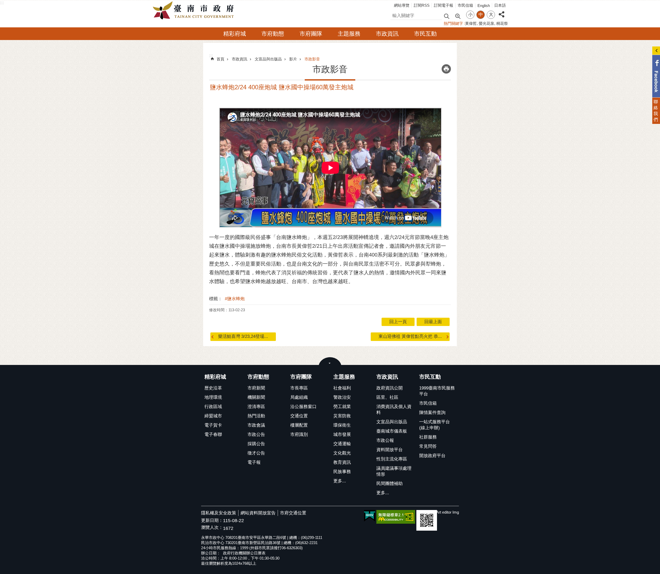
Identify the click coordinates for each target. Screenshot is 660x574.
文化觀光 (342, 453)
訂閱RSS (422, 5)
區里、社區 (387, 397)
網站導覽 (401, 5)
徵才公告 (256, 453)
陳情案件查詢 (432, 412)
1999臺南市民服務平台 (437, 391)
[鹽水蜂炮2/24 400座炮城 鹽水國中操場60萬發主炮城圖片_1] (426, 520)
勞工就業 (342, 406)
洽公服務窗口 (303, 406)
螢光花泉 (486, 23)
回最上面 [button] (433, 321)
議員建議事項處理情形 (393, 471)
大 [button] (491, 14)
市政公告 (256, 434)
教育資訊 (342, 462)
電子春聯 (213, 434)
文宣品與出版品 (268, 59)
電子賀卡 (213, 425)
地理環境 (213, 397)
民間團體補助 (389, 483)
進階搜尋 (457, 16)
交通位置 (299, 415)
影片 (293, 59)
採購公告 (256, 443)
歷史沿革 (213, 388)
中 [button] (480, 14)
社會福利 (342, 388)
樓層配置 (299, 425)
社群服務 (428, 437)
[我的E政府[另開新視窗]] (369, 516)
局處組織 (299, 397)
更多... (339, 481)
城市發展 (342, 434)
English (483, 5)
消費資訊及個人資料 (393, 409)
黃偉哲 (471, 23)
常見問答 (428, 446)
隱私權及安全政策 (218, 513)
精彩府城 (234, 33)
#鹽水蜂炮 (235, 298)
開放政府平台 (432, 455)
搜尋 (394, 14)
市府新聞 (256, 388)
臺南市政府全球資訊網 (195, 10)
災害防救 (342, 415)
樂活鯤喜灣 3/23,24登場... (243, 336)
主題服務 (349, 33)
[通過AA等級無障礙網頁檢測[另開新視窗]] (395, 517)
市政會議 (256, 425)
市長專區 (299, 388)
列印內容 (446, 69)
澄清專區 (256, 406)
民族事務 (342, 471)
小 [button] (470, 14)
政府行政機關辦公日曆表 (244, 553)
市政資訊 (387, 33)
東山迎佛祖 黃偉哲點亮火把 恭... (410, 336)
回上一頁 (398, 321)
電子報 (254, 462)
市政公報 (385, 440)
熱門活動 (256, 415)
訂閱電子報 (443, 5)
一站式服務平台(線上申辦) (434, 424)
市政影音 (312, 59)
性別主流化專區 (391, 459)
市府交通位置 (293, 513)
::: (2, 2)
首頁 (220, 59)
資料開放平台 (389, 449)
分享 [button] (501, 11)
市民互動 (425, 33)
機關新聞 (256, 397)
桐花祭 (502, 23)
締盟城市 (213, 415)
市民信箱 (465, 5)
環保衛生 (342, 425)
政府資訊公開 (389, 388)
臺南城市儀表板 (391, 431)
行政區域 (213, 406)
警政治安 (342, 397)
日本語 (500, 5)
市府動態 (272, 33)
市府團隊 (311, 33)
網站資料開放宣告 (258, 513)
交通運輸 (342, 443)
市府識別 (299, 434)
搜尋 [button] (446, 16)
